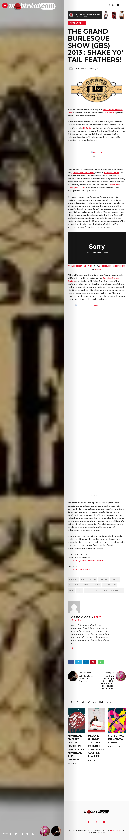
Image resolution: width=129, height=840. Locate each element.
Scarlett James (111, 172)
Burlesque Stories (88, 579)
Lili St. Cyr (87, 128)
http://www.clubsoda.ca (79, 569)
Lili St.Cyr (96, 585)
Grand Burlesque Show (78, 585)
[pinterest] (27, 834)
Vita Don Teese (116, 591)
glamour (115, 579)
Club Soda (109, 112)
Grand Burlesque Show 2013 (81, 265)
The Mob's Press (115, 830)
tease (79, 591)
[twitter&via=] (16, 834)
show (71, 591)
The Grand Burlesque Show (96, 591)
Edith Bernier (80, 69)
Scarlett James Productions (112, 265)
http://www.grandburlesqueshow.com (85, 560)
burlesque (73, 579)
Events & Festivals (77, 23)
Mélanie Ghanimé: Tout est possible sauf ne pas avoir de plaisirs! (96, 746)
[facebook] (10, 834)
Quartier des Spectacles (83, 172)
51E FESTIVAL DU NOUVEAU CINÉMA (116, 739)
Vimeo (98, 269)
